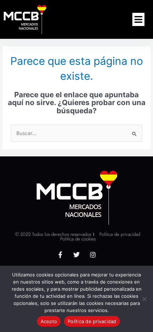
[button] (138, 19)
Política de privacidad (92, 321)
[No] (144, 298)
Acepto (49, 321)
